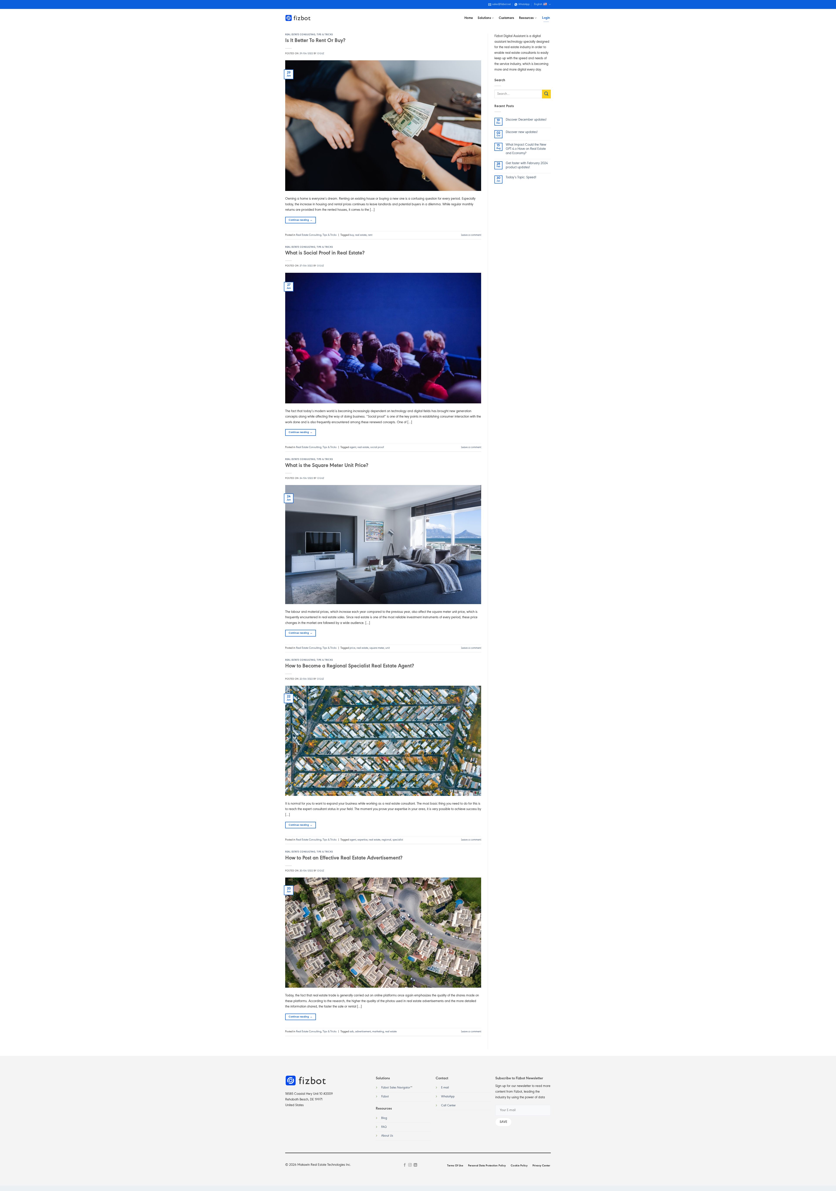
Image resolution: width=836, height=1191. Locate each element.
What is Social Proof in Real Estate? (324, 253)
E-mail (445, 1087)
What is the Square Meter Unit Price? (326, 465)
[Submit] (546, 94)
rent (370, 235)
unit (387, 648)
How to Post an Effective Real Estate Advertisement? (343, 858)
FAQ (384, 1127)
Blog (384, 1118)
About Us (387, 1135)
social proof (377, 447)
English (538, 4)
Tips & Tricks (325, 35)
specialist (398, 840)
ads (352, 1031)
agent (353, 447)
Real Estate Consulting (300, 35)
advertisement (363, 1031)
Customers (506, 18)
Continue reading (300, 220)
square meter (376, 648)
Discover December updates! (526, 119)
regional (386, 840)
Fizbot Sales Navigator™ (396, 1087)
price (352, 648)
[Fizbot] (298, 18)
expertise (362, 840)
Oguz (320, 53)
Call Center (448, 1105)
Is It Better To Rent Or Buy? (315, 41)
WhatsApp (448, 1096)
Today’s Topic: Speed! (521, 177)
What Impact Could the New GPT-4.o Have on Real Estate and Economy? (526, 149)
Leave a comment (471, 235)
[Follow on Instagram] (410, 1165)
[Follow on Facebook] (404, 1165)
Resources (526, 18)
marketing (378, 1031)
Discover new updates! (522, 132)
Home (468, 18)
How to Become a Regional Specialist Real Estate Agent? (349, 666)
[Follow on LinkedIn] (415, 1165)
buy (352, 235)
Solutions (484, 18)
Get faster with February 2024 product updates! (527, 165)
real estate (361, 235)
